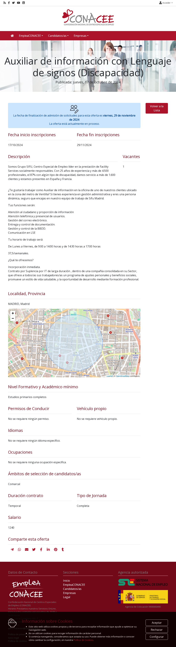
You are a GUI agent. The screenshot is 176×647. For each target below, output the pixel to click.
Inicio (66, 580)
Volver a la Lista (156, 108)
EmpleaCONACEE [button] (30, 36)
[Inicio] (88, 17)
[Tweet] (34, 549)
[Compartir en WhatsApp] (19, 549)
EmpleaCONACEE (74, 585)
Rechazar (157, 630)
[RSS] (4, 2)
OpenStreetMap (122, 376)
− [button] (13, 318)
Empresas (69, 593)
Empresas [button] (80, 36)
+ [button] (13, 313)
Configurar (157, 637)
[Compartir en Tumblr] (63, 549)
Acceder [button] (166, 2)
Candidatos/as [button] (57, 36)
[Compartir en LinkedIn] (48, 549)
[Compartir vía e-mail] (26, 549)
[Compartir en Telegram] (12, 549)
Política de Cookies (83, 640)
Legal (66, 597)
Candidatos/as (72, 589)
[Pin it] (55, 549)
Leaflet (109, 376)
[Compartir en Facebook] (41, 549)
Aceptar (157, 623)
